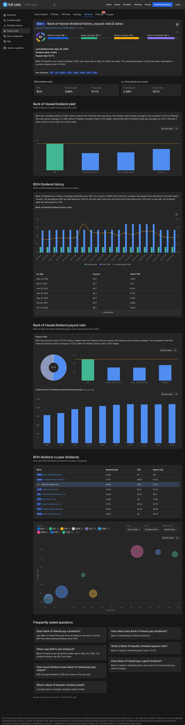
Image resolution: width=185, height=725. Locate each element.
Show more (108, 312)
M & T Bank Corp (46, 499)
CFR (57, 73)
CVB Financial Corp (47, 489)
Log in (177, 4)
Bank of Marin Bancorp (49, 475)
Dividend (88, 14)
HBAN (82, 73)
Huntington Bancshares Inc (51, 479)
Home (108, 4)
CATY (69, 73)
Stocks (117, 4)
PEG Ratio (66, 14)
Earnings (77, 14)
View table (168, 129)
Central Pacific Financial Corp (51, 494)
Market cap (169, 529)
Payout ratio (133, 529)
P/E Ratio (55, 14)
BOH (40, 23)
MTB (89, 73)
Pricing (148, 4)
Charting (138, 4)
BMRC (62, 73)
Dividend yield (151, 529)
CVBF (94, 73)
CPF (51, 73)
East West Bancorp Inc (49, 514)
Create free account (162, 4)
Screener (127, 4)
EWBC (75, 73)
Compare (110, 14)
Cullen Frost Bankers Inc (49, 504)
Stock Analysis (41, 14)
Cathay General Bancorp (50, 509)
